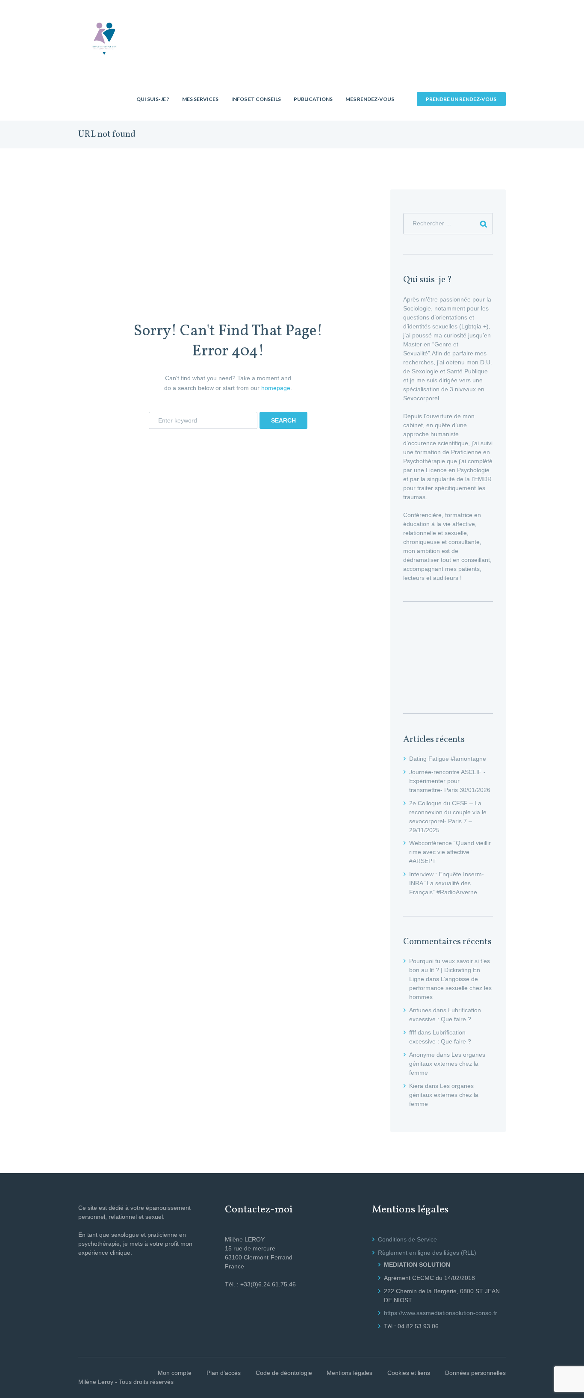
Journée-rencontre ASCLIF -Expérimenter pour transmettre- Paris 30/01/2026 (449, 780)
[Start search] (283, 420)
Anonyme (422, 1054)
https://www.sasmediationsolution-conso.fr (440, 1312)
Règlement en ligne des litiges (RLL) (427, 1252)
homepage (275, 387)
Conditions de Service (407, 1239)
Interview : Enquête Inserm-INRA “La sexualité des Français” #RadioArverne (446, 883)
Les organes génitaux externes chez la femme (447, 1063)
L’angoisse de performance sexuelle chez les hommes (450, 987)
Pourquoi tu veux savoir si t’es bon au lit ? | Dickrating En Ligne (449, 970)
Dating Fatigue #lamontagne (447, 758)
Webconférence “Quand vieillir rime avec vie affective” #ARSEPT (450, 851)
